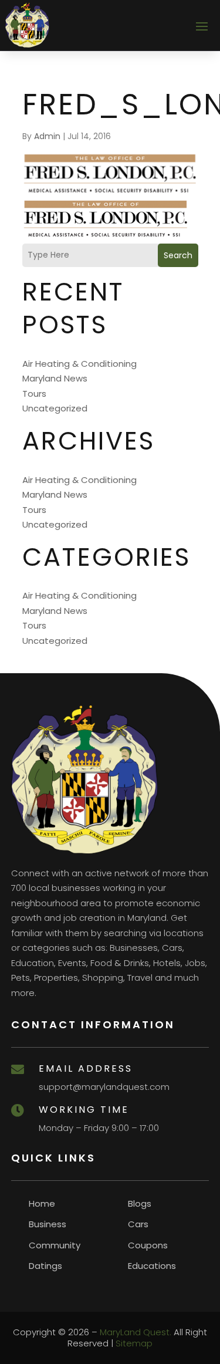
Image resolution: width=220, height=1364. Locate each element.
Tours (34, 393)
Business (47, 1224)
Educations (152, 1266)
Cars (138, 1224)
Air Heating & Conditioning (79, 363)
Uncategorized (54, 408)
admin (47, 136)
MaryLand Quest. (135, 1332)
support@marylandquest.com (104, 1087)
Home (42, 1203)
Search (178, 255)
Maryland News (54, 378)
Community (54, 1245)
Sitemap (134, 1343)
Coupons (148, 1245)
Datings (45, 1266)
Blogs (139, 1203)
